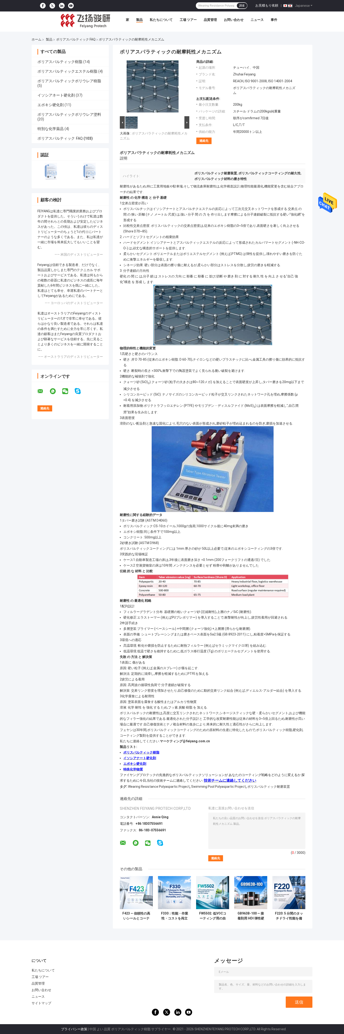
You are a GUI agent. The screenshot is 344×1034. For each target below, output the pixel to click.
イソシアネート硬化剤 (56, 95)
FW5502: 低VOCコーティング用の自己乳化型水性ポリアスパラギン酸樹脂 (212, 915)
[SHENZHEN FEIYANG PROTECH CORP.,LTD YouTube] (71, 6)
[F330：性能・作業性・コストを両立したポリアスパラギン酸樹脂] (174, 892)
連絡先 (204, 140)
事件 (274, 20)
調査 (242, 5)
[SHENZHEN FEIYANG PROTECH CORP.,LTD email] (43, 391)
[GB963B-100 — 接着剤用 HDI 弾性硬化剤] (250, 892)
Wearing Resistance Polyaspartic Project (159, 786)
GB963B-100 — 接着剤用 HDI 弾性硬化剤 (251, 915)
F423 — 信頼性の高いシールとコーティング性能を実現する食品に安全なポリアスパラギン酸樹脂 (136, 915)
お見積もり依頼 (266, 5)
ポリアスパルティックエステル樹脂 (67, 71)
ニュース (257, 20)
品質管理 (210, 20)
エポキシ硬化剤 (50, 105)
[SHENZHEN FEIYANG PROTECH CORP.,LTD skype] (81, 391)
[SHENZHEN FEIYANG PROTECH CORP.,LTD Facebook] (43, 6)
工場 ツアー (188, 20)
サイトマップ (41, 1003)
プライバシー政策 (74, 1029)
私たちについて (161, 20)
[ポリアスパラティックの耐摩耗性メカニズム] (152, 87)
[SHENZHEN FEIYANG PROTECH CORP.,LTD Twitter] (52, 6)
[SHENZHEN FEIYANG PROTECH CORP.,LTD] (85, 21)
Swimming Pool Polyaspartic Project (218, 786)
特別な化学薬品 (50, 129)
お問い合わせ (234, 20)
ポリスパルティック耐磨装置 (268, 786)
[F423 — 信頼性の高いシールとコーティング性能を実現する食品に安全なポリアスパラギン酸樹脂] (136, 892)
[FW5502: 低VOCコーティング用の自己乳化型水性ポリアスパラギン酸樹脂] (212, 892)
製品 (139, 20)
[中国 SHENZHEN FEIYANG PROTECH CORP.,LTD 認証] (51, 171)
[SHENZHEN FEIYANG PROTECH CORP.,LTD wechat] (68, 391)
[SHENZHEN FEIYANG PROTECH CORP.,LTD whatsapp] (56, 391)
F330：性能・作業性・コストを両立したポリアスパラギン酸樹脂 (174, 915)
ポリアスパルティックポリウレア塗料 (69, 114)
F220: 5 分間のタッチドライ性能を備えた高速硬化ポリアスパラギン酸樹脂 (289, 915)
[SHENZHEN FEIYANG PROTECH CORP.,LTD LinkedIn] (62, 6)
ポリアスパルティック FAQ (75, 39)
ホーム (36, 39)
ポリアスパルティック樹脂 (59, 62)
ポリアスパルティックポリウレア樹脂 (69, 81)
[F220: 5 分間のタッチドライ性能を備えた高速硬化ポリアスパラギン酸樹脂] (288, 892)
